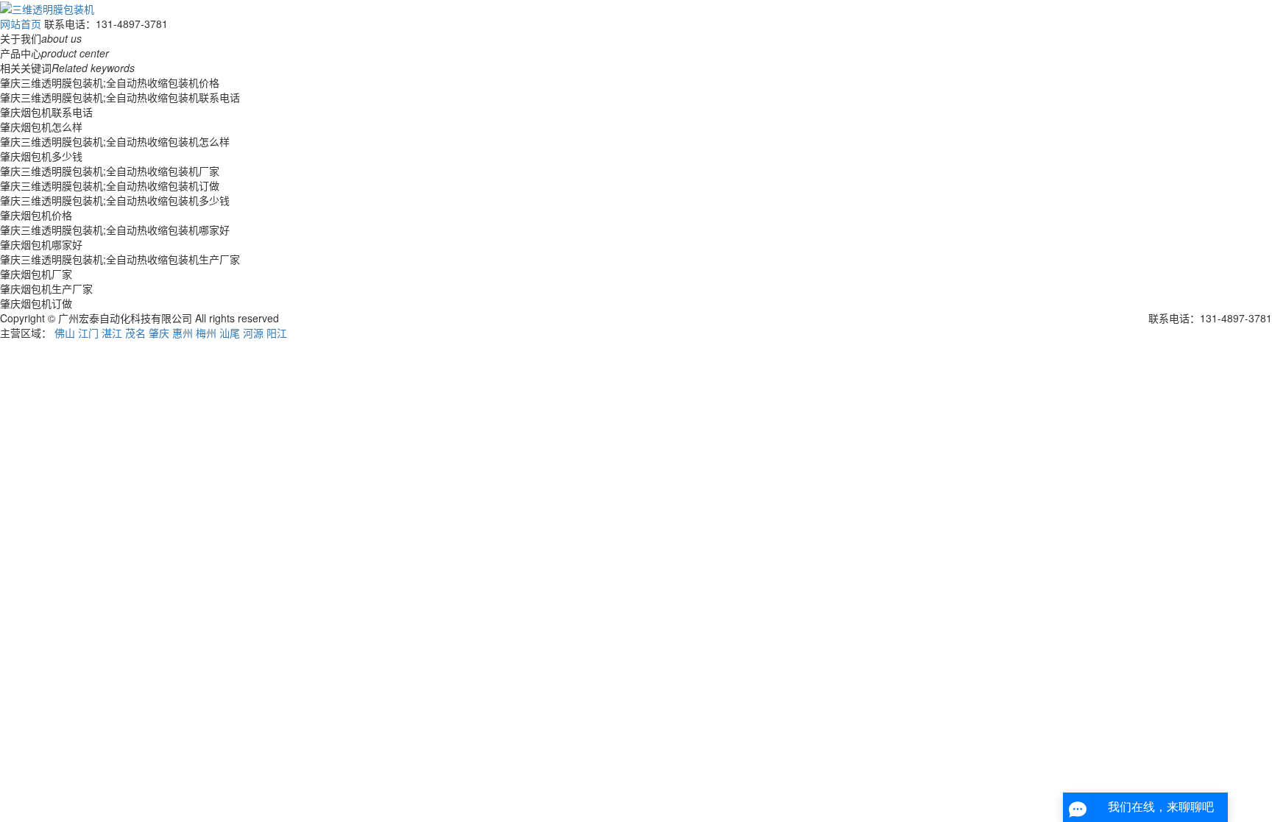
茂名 (135, 332)
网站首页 (20, 23)
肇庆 (159, 332)
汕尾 (229, 332)
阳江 (276, 332)
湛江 (112, 332)
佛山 (64, 332)
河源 (253, 332)
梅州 (206, 332)
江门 (88, 332)
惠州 (182, 332)
